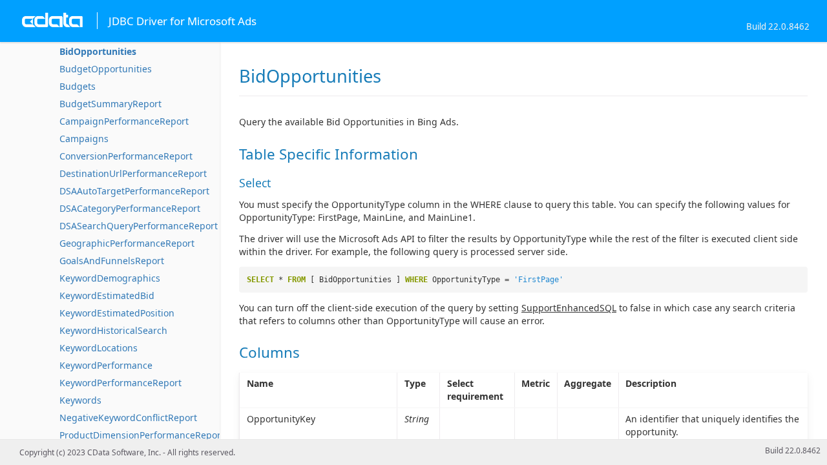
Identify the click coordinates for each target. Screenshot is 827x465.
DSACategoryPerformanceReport (129, 208)
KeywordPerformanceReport (120, 383)
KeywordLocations (98, 348)
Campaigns (84, 138)
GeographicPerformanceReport (126, 243)
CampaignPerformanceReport (124, 121)
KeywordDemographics (109, 278)
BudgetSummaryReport (110, 104)
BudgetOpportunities (105, 69)
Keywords (80, 400)
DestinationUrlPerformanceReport (133, 173)
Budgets (77, 86)
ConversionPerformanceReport (126, 156)
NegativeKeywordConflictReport (128, 417)
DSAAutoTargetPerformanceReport (134, 191)
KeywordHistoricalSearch (113, 330)
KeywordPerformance (105, 365)
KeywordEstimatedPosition (116, 313)
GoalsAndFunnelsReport (111, 260)
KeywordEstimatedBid (106, 295)
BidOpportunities (97, 51)
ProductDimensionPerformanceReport (141, 435)
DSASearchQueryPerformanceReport (138, 226)
